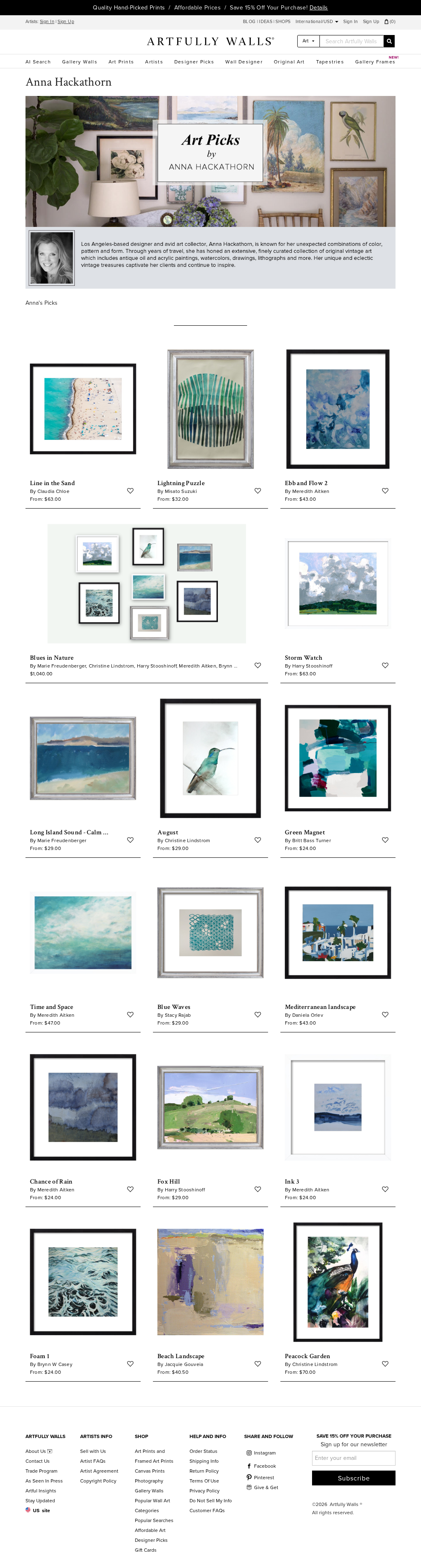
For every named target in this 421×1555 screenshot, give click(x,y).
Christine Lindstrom (187, 840)
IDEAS (265, 21)
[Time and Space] (83, 933)
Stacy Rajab (178, 1015)
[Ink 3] (338, 1107)
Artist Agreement (99, 1471)
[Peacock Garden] (338, 1282)
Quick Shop (83, 467)
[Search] (389, 41)
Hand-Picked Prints (139, 7)
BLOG (250, 21)
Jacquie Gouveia (184, 1364)
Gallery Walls (79, 62)
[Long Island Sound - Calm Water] (83, 758)
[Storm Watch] (338, 584)
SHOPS (282, 21)
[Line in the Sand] (83, 409)
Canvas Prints (150, 1471)
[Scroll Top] (403, 1537)
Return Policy (204, 1471)
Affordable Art (150, 1530)
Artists (154, 62)
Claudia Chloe (53, 491)
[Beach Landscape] (210, 1282)
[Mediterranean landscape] (338, 933)
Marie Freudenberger (62, 840)
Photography (149, 1481)
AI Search (38, 62)
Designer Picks (194, 62)
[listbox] (308, 41)
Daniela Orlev (307, 1015)
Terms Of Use (204, 1481)
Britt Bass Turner (311, 840)
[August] (210, 758)
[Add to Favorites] (130, 491)
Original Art (289, 62)
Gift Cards (146, 1550)
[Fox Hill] (210, 1107)
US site (41, 1510)
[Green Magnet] (338, 758)
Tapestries (330, 62)
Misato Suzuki (181, 491)
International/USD (315, 21)
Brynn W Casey (54, 1364)
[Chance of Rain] (83, 1107)
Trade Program (41, 1471)
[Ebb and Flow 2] (338, 409)
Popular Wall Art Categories (152, 1505)
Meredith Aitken (311, 491)
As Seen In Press (44, 1481)
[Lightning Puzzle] (210, 409)
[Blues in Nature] (146, 584)
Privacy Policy (205, 1491)
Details (319, 7)
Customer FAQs (207, 1510)
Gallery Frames (375, 62)
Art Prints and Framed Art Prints (154, 1456)
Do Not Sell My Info (211, 1501)
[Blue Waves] (210, 933)
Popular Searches (154, 1520)
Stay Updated (40, 1501)
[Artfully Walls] (211, 43)
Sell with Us (93, 1451)
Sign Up (66, 21)
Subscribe (354, 1478)
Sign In (47, 21)
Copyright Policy (98, 1481)
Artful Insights (40, 1491)
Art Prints (121, 62)
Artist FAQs (93, 1461)
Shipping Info (204, 1461)
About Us (36, 1451)
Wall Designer (244, 62)
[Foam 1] (83, 1282)
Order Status (203, 1451)
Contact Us (37, 1461)
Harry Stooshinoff (312, 666)
